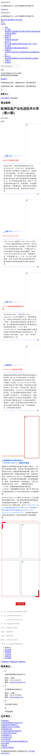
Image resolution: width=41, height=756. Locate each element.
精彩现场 (35, 31)
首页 (6, 27)
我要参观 (14, 662)
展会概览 (8, 31)
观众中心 (8, 42)
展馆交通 (15, 40)
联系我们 (13, 33)
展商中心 (8, 37)
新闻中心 (8, 56)
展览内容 (8, 35)
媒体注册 (28, 58)
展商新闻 (15, 58)
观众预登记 (12, 20)
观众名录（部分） (31, 44)
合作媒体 (35, 58)
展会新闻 (8, 58)
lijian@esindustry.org (16, 697)
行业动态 (21, 58)
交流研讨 (8, 52)
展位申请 (4, 20)
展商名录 (24, 48)
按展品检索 (17, 48)
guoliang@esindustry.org (17, 682)
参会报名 (19, 20)
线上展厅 (8, 46)
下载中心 (8, 60)
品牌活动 (8, 50)
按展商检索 (9, 48)
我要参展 (5, 662)
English (3, 24)
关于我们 (8, 29)
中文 (2, 22)
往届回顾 (15, 31)
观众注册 (8, 44)
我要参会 (22, 662)
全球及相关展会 (24, 52)
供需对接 (15, 52)
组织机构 (28, 31)
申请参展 (8, 40)
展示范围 (21, 31)
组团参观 (15, 44)
